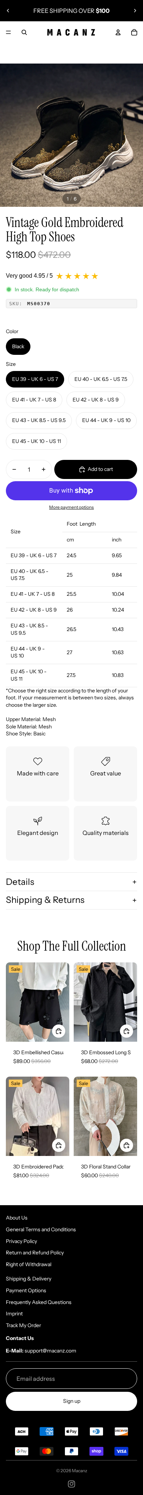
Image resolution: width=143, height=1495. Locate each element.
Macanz (79, 1470)
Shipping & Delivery (28, 1278)
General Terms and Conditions (41, 1229)
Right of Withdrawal (28, 1264)
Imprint (14, 1313)
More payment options (71, 507)
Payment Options (26, 1290)
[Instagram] (71, 1484)
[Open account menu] (118, 32)
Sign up (71, 1401)
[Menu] (8, 32)
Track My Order (23, 1325)
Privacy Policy (21, 1241)
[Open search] (24, 32)
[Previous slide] (8, 11)
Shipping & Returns (45, 899)
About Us (16, 1217)
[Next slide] (135, 11)
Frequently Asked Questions (39, 1302)
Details (20, 881)
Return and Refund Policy (35, 1252)
